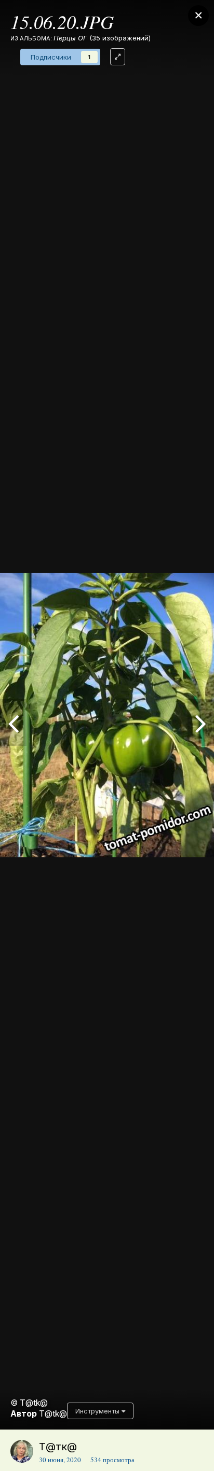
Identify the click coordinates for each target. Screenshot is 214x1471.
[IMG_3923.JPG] (201, 722)
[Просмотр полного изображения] (117, 56)
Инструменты (98, 1411)
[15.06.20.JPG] (13, 722)
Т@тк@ (58, 1446)
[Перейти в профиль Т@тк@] (21, 1451)
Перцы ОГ (70, 38)
